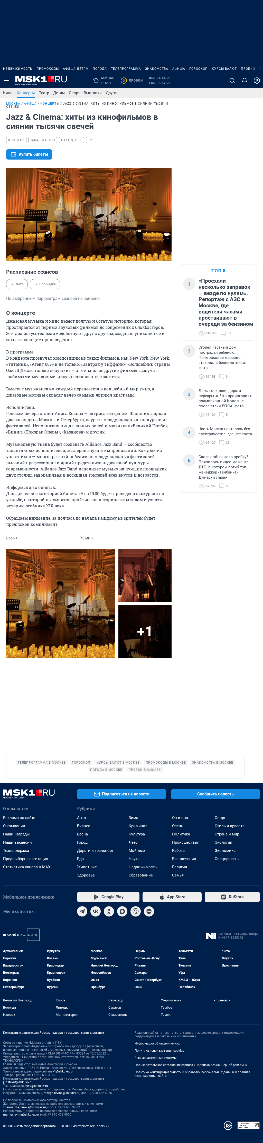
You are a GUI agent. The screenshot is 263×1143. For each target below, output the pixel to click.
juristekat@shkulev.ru (18, 1082)
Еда (80, 858)
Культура (137, 834)
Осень (177, 826)
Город (82, 842)
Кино (8, 93)
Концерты (26, 93)
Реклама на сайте (19, 817)
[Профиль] (257, 80)
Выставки (93, 93)
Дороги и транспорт (95, 850)
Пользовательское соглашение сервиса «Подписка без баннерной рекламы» (191, 1065)
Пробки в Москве (144, 770)
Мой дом (137, 850)
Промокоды (47, 69)
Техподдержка (16, 850)
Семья (178, 875)
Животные (87, 867)
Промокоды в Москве (166, 762)
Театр (44, 93)
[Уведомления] (244, 80)
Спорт (74, 93)
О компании (14, 826)
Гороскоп (198, 69)
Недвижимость (17, 69)
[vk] (95, 911)
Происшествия (185, 842)
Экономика (225, 850)
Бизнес (83, 826)
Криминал (138, 826)
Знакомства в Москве (212, 762)
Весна (82, 834)
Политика (181, 834)
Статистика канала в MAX (26, 867)
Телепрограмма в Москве (42, 762)
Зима (133, 817)
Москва (13, 103)
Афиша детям (76, 69)
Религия (179, 867)
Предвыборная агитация (25, 858)
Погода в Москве (106, 770)
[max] (122, 911)
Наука (134, 858)
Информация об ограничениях (157, 1043)
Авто (81, 817)
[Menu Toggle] (6, 80)
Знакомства (156, 69)
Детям (59, 93)
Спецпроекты (227, 858)
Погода (100, 69)
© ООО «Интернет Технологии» (85, 1126)
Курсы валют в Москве (118, 762)
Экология (223, 842)
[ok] (109, 911)
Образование (141, 875)
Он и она (180, 817)
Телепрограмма (126, 69)
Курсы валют (224, 69)
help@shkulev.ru (36, 1086)
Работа (178, 850)
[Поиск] (232, 80)
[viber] (135, 911)
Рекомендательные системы (155, 1058)
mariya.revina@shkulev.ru (61, 1093)
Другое (112, 93)
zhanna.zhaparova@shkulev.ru (24, 1107)
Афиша (178, 69)
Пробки (248, 69)
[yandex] (149, 911)
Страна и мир (227, 834)
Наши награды (16, 834)
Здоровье (86, 875)
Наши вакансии (17, 842)
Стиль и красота (230, 826)
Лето (133, 842)
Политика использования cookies (159, 1050)
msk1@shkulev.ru (60, 1071)
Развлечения (184, 858)
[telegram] (82, 911)
